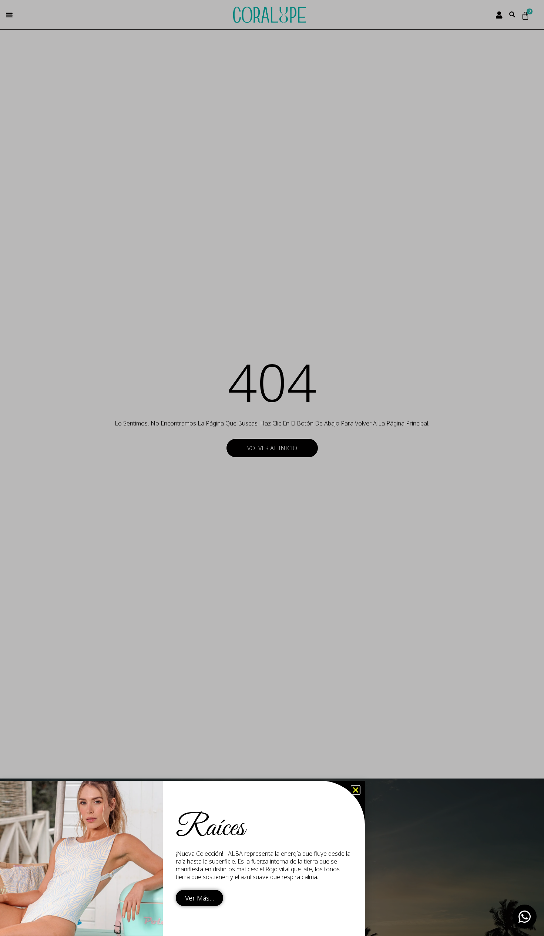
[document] (272, 468)
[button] (355, 790)
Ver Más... (199, 897)
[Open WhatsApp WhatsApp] (525, 917)
